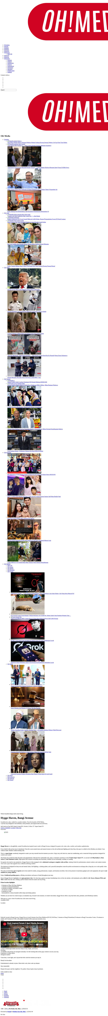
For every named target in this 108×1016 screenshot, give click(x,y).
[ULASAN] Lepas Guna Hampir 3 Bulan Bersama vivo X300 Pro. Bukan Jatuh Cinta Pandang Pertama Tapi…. (41, 615)
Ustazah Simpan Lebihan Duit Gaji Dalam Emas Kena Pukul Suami (25, 333)
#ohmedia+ (7, 58)
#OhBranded (10, 70)
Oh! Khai (9, 775)
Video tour (18, 828)
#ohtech (9, 61)
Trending (6, 139)
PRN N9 (9, 54)
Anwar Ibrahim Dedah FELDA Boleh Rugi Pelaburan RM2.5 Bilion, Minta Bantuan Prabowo (32, 385)
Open (2, 973)
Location (13, 828)
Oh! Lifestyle (11, 777)
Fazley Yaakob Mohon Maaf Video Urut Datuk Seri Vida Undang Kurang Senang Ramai (31, 266)
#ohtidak (6, 48)
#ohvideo (9, 69)
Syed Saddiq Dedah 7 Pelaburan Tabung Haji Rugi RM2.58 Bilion (25, 451)
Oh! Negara (7, 379)
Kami (5, 991)
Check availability (5, 828)
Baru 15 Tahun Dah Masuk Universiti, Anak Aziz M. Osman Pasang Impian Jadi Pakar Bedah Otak (34, 496)
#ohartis (6, 46)
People (9, 1011)
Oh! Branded (10, 570)
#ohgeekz (6, 51)
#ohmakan (10, 67)
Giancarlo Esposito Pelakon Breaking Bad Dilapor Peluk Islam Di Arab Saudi (31, 774)
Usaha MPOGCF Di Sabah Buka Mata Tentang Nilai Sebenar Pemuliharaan (27, 562)
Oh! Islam (10, 664)
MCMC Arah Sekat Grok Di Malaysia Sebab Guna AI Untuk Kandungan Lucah (32, 640)
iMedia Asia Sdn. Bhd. (19, 1011)
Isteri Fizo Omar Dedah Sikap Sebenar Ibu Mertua (20, 518)
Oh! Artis (6, 213)
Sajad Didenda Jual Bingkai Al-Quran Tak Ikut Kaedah (25, 708)
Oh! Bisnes (10, 568)
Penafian (6, 995)
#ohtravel (6, 55)
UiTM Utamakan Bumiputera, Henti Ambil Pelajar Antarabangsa (24, 407)
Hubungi (6, 997)
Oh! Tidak (7, 267)
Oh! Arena (10, 567)
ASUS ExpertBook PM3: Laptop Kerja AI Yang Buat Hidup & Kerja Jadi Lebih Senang (34, 618)
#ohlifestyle (10, 63)
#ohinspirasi (10, 66)
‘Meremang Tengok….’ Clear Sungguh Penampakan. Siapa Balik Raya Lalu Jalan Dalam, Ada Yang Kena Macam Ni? (42, 593)
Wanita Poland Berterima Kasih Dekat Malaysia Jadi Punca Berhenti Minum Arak (29, 540)
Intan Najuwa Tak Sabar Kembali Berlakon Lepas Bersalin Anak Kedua (26, 222)
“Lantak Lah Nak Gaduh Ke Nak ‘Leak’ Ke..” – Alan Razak (23, 216)
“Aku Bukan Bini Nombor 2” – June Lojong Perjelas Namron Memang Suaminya (29, 145)
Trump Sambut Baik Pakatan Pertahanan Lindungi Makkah (26, 686)
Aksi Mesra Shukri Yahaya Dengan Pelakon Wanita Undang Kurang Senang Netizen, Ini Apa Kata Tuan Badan (37, 142)
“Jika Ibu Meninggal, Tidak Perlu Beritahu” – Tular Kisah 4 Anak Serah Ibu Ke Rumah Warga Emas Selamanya (37, 355)
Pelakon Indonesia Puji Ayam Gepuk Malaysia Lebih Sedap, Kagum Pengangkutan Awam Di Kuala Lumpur (36, 219)
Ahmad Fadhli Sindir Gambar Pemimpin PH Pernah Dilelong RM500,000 (27, 382)
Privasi (6, 994)
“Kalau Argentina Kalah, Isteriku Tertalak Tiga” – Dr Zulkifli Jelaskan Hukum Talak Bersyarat (36, 730)
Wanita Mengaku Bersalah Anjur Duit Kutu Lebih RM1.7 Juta (24, 377)
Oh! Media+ (7, 564)
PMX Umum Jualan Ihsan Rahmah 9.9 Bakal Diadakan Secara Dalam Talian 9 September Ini (32, 189)
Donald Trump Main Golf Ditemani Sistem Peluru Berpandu (23, 289)
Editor (5, 992)
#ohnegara (7, 52)
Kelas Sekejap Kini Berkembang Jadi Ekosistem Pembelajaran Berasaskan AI (28, 211)
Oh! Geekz (10, 571)
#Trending (7, 45)
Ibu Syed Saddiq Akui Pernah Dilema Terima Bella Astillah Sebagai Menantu (28, 244)
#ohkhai (9, 72)
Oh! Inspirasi (7, 452)
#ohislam (6, 49)
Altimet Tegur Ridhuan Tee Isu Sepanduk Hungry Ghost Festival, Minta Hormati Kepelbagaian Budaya (35, 429)
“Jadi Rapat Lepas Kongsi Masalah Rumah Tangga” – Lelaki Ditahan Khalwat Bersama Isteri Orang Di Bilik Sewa (38, 167)
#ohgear (9, 60)
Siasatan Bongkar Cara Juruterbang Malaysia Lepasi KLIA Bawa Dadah (26, 311)
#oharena (6, 57)
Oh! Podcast (10, 778)
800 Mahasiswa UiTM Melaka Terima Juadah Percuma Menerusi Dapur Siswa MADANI (31, 474)
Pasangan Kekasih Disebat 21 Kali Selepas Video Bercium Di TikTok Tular (31, 752)
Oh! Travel (10, 780)
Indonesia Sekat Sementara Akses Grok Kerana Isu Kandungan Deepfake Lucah (32, 662)
